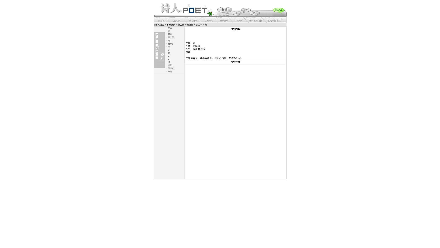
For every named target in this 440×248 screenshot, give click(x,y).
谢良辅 (189, 24)
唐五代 (181, 24)
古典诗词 (170, 24)
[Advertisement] (235, 36)
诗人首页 (159, 24)
